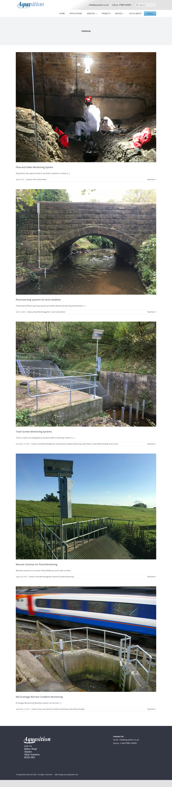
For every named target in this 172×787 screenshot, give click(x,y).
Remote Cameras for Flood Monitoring (36, 564)
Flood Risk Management (42, 312)
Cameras (29, 179)
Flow (34, 179)
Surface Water (42, 179)
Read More (151, 179)
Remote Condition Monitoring (70, 444)
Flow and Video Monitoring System (34, 167)
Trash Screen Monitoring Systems (34, 431)
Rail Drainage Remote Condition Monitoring (39, 696)
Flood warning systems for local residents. (38, 299)
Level (53, 312)
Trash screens (113, 444)
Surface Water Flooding (100, 444)
